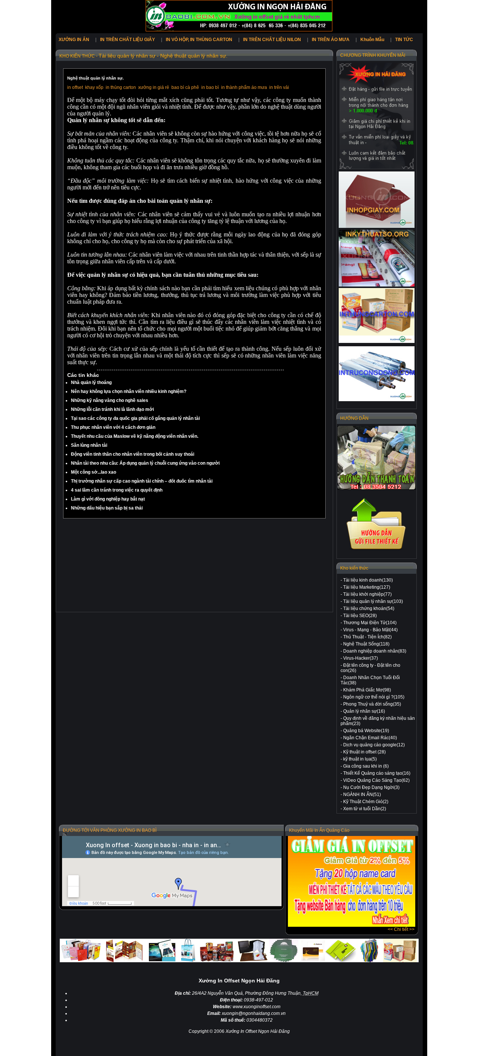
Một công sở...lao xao (93, 472)
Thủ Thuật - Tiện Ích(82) (367, 637)
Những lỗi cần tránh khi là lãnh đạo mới (112, 409)
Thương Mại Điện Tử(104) (370, 622)
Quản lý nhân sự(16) (364, 711)
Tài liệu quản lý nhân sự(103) (373, 601)
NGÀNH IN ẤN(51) (362, 794)
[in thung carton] (377, 315)
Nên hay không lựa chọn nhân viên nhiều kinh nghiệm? (128, 391)
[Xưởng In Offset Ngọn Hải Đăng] (239, 29)
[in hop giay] (377, 199)
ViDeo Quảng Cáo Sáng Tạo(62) (376, 780)
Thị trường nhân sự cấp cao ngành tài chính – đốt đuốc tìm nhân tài (141, 481)
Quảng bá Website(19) (366, 730)
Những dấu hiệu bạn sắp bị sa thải (107, 508)
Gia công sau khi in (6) (366, 766)
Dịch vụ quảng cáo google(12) (374, 744)
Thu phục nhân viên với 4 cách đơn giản (113, 427)
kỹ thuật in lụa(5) (360, 759)
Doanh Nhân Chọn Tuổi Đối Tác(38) (370, 680)
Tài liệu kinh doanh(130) (368, 580)
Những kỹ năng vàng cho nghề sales (109, 400)
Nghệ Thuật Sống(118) (366, 644)
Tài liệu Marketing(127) (366, 587)
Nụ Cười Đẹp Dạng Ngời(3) (371, 787)
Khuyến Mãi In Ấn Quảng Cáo (319, 830)
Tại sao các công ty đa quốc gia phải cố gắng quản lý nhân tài (135, 418)
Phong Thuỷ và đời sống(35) (372, 704)
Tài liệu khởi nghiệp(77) (367, 594)
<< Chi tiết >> (401, 929)
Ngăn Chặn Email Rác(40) (370, 737)
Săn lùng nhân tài (89, 445)
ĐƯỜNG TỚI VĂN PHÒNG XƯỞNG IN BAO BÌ (109, 830)
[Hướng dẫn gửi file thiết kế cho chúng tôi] (376, 549)
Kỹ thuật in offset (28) (364, 752)
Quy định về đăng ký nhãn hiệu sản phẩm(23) (378, 721)
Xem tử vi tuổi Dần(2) (364, 808)
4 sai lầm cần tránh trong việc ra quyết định (116, 490)
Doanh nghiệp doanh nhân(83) (374, 651)
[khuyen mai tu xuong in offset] (351, 925)
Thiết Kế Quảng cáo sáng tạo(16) (376, 773)
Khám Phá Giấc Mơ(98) (367, 690)
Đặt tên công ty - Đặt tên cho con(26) (370, 668)
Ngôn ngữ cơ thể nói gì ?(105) (373, 697)
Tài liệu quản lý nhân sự (127, 56)
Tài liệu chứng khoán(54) (368, 608)
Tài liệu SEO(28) (360, 615)
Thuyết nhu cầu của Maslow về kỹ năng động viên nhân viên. (134, 436)
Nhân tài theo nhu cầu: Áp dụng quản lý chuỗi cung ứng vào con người (145, 463)
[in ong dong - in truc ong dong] (377, 373)
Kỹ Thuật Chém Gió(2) (365, 801)
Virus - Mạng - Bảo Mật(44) (370, 629)
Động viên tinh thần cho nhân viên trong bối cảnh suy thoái (132, 454)
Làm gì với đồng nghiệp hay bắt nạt (108, 499)
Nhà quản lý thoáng (91, 382)
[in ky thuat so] (377, 258)
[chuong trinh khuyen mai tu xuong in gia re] (376, 116)
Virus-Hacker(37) (360, 658)
